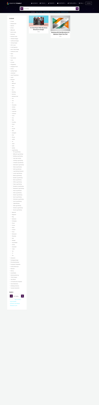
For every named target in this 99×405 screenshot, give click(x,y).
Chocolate (14, 104)
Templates (72, 3)
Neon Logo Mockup (17, 179)
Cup (13, 117)
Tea (12, 251)
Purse (13, 231)
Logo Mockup (15, 150)
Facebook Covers (14, 51)
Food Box (14, 122)
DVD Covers (13, 45)
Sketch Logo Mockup (17, 194)
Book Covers (13, 32)
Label (13, 145)
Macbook (14, 212)
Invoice (12, 68)
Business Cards (14, 36)
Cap (13, 100)
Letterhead (13, 73)
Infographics (13, 64)
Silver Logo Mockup (17, 192)
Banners (12, 25)
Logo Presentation (15, 75)
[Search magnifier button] (77, 8)
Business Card (15, 96)
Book (13, 85)
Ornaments (13, 258)
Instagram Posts (14, 66)
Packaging (14, 221)
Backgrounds (13, 23)
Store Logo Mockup (17, 201)
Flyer (13, 120)
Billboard (14, 83)
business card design (55, 12)
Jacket (13, 139)
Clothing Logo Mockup (18, 160)
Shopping (14, 236)
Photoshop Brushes (15, 262)
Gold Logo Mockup (17, 169)
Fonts (12, 55)
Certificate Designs (15, 40)
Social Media (14, 242)
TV (12, 253)
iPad (13, 135)
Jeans (13, 143)
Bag (13, 81)
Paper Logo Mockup (17, 184)
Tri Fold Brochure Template (16, 281)
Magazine (14, 214)
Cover (13, 115)
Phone (13, 223)
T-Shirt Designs (14, 277)
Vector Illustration (14, 283)
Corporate (14, 111)
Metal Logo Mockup (17, 175)
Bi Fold (12, 27)
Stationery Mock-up (15, 275)
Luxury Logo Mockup (17, 173)
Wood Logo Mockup (17, 209)
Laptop (13, 147)
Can (13, 98)
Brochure (14, 94)
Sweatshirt (14, 246)
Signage (13, 240)
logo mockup (39, 12)
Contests (62, 3)
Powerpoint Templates (15, 264)
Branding (14, 92)
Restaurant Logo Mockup (18, 188)
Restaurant (14, 233)
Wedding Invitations (15, 285)
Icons (12, 60)
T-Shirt (13, 249)
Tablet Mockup (16, 203)
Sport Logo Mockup (17, 197)
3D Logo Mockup (17, 151)
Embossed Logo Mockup (18, 164)
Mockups (13, 79)
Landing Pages (14, 70)
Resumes (12, 268)
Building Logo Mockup (18, 156)
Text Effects (13, 279)
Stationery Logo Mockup (18, 199)
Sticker (13, 244)
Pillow (13, 227)
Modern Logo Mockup (18, 177)
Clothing (14, 109)
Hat (12, 126)
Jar (12, 141)
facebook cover (64, 12)
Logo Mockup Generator (18, 171)
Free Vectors (13, 57)
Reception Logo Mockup (18, 186)
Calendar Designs (14, 38)
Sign (13, 238)
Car (12, 102)
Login (89, 3)
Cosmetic (14, 113)
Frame (13, 124)
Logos (12, 77)
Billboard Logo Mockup (18, 154)
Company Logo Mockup (18, 162)
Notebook (14, 218)
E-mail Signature (14, 47)
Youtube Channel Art (15, 288)
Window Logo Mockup (18, 207)
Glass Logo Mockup (17, 166)
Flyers (12, 53)
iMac (13, 130)
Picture (13, 225)
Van (12, 255)
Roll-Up (12, 270)
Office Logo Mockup (17, 182)
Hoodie (13, 128)
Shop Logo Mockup (17, 190)
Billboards (13, 30)
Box (13, 89)
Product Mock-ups (15, 266)
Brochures (13, 34)
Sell (81, 3)
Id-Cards (12, 62)
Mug (13, 216)
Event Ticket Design (15, 49)
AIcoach (35, 3)
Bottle (13, 87)
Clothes (13, 107)
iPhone (13, 137)
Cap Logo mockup (17, 158)
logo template (46, 12)
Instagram (14, 132)
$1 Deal (12, 21)
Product (13, 229)
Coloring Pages (14, 42)
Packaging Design (14, 260)
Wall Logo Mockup (17, 205)
